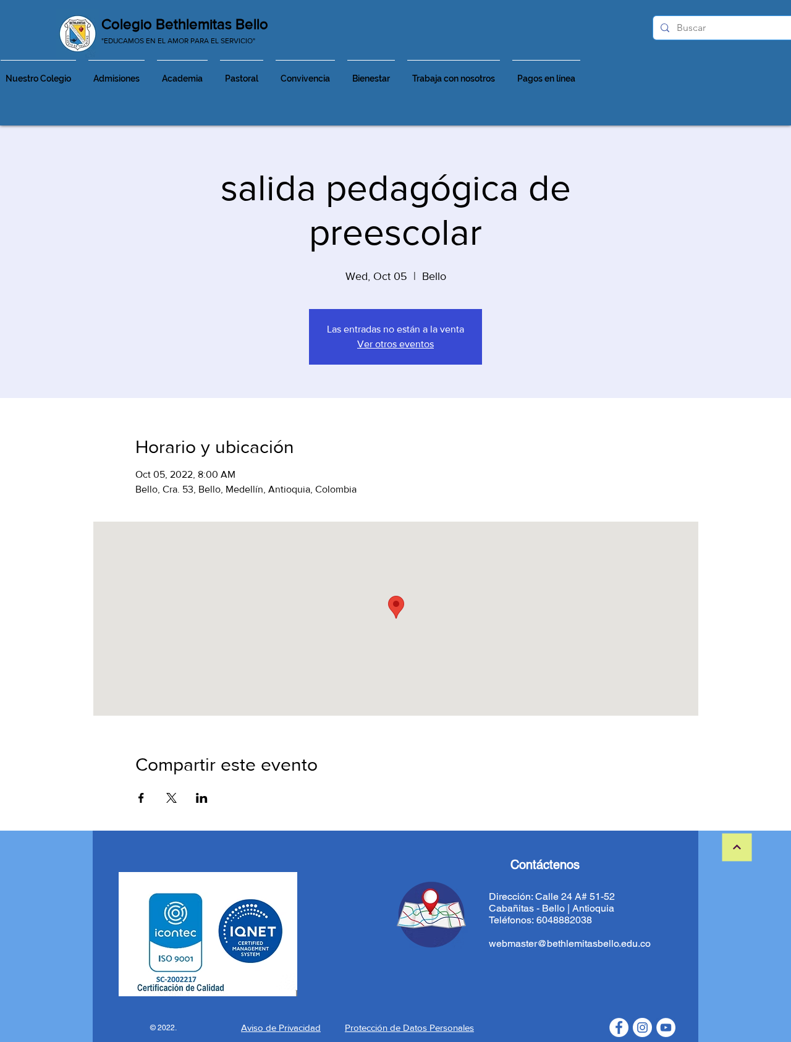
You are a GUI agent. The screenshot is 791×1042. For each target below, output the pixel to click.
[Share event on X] (171, 798)
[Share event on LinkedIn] (202, 798)
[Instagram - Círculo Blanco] (642, 1027)
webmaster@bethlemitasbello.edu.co (570, 943)
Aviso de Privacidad (281, 1027)
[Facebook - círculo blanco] (618, 1027)
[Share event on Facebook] (141, 798)
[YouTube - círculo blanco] (665, 1027)
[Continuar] (737, 848)
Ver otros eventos (395, 344)
